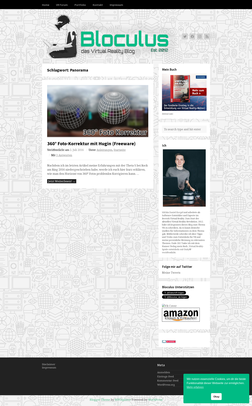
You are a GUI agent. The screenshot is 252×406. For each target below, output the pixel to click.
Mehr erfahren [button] (195, 387)
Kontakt (98, 5)
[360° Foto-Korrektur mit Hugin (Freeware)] (97, 111)
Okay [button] (216, 396)
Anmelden (163, 372)
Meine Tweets (171, 272)
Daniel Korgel (176, 212)
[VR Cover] (169, 306)
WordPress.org (166, 384)
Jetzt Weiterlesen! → (61, 181)
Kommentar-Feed (167, 380)
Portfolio (80, 5)
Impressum (116, 5)
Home (45, 5)
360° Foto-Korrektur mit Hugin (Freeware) (91, 143)
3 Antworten (64, 155)
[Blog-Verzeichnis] (169, 342)
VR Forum (62, 5)
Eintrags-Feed (165, 376)
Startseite (120, 150)
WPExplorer (123, 400)
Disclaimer (48, 364)
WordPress (155, 400)
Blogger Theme (100, 400)
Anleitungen (104, 150)
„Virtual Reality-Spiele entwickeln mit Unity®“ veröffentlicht (183, 249)
